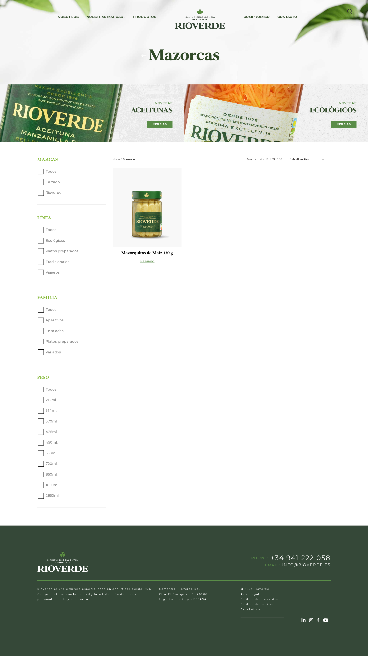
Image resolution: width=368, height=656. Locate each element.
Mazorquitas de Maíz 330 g (147, 253)
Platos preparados (62, 251)
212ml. (51, 400)
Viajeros (53, 272)
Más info (147, 262)
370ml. (52, 421)
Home (116, 159)
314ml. (51, 410)
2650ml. (52, 495)
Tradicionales (57, 262)
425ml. (52, 432)
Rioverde (54, 193)
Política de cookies (257, 604)
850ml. (52, 474)
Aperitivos (54, 320)
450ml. (52, 442)
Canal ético (250, 609)
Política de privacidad (260, 599)
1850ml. (52, 485)
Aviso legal (250, 594)
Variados (53, 352)
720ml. (52, 464)
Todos (51, 171)
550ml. (51, 453)
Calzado (53, 182)
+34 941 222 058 (300, 558)
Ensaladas (54, 331)
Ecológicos (55, 240)
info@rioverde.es (306, 565)
